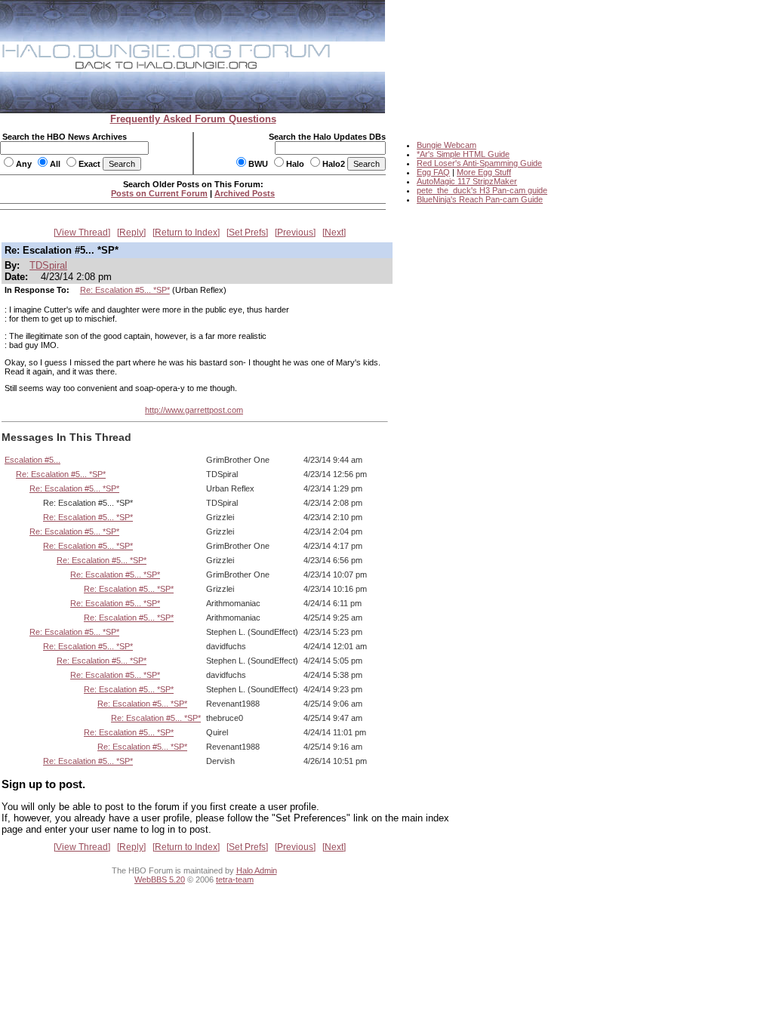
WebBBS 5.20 (159, 879)
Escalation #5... (32, 459)
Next (334, 232)
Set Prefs (247, 232)
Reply (131, 232)
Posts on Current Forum (159, 193)
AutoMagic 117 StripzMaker (467, 181)
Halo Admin (256, 870)
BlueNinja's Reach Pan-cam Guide (480, 199)
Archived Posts (244, 193)
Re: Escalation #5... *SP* (125, 289)
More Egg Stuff (484, 172)
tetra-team (235, 879)
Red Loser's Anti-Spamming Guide (479, 163)
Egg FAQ (433, 172)
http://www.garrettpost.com (194, 409)
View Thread (82, 232)
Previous (295, 232)
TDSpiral (48, 265)
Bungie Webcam (446, 144)
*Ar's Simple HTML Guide (463, 154)
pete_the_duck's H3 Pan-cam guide (482, 190)
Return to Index (186, 232)
